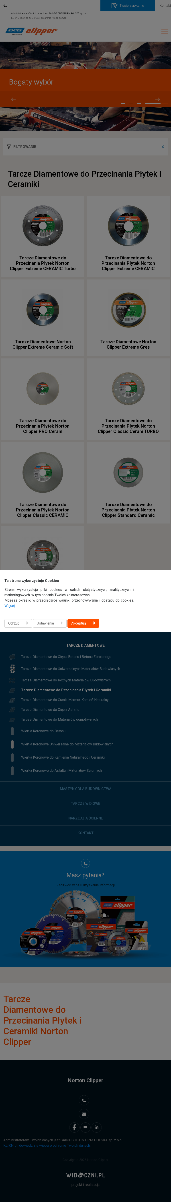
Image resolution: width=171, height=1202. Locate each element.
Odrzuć (13, 623)
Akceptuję (78, 623)
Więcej (9, 606)
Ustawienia (45, 623)
